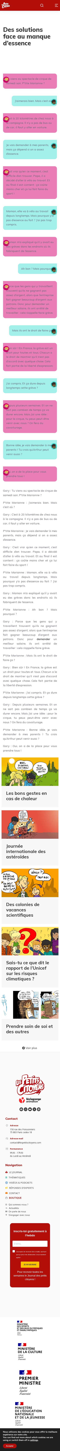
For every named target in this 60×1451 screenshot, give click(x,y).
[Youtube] (30, 1109)
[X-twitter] (34, 1109)
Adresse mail (16, 1138)
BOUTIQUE (15, 1197)
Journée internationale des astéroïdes (26, 851)
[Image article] (30, 771)
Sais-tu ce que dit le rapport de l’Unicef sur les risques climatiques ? (27, 970)
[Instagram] (25, 1109)
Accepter (10, 1446)
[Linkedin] (38, 1109)
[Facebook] (21, 1109)
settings (34, 1440)
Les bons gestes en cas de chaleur (26, 795)
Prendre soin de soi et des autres (29, 1028)
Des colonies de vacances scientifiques (22, 910)
